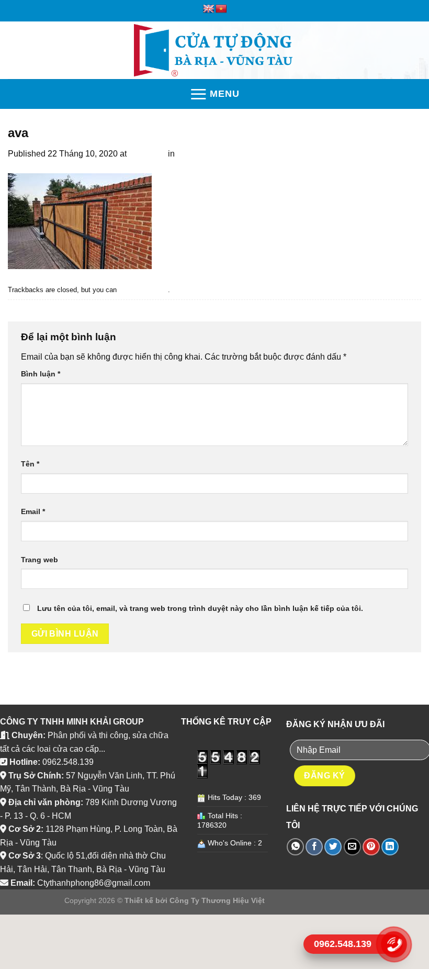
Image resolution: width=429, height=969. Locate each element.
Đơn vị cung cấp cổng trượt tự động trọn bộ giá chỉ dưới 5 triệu (293, 153)
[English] (208, 9)
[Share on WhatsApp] (295, 846)
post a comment (143, 290)
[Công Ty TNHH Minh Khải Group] (214, 50)
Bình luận (40, 374)
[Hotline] (393, 944)
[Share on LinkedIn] (390, 846)
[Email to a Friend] (352, 846)
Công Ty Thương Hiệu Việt (217, 900)
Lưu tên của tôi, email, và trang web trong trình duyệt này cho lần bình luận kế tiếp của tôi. (200, 608)
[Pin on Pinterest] (371, 846)
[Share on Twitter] (333, 846)
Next (22, 306)
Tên (30, 464)
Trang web (39, 559)
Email (33, 511)
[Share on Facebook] (314, 846)
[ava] (80, 220)
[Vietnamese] (221, 9)
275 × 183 (147, 153)
